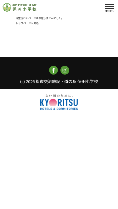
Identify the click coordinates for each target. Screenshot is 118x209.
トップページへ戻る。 (28, 23)
